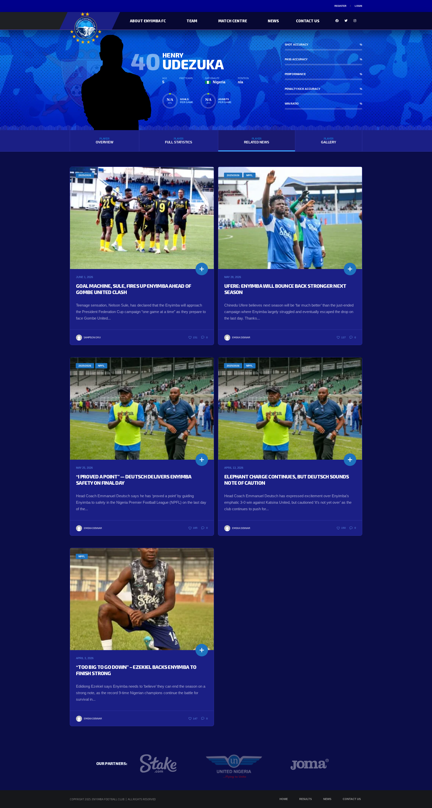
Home (284, 798)
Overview (104, 140)
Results (305, 798)
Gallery (328, 140)
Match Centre (232, 21)
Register (340, 6)
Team (191, 21)
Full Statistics (178, 140)
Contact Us (308, 21)
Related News (256, 140)
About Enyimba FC (148, 21)
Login (358, 6)
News (273, 21)
